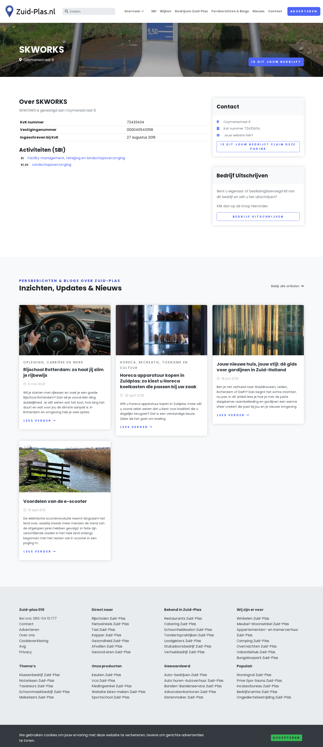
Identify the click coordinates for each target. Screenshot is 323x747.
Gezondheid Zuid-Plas (110, 640)
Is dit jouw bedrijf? (276, 62)
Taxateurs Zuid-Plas (36, 686)
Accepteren (286, 738)
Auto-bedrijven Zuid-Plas (185, 674)
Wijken (165, 11)
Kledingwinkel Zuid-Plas (112, 686)
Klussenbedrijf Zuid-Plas (39, 674)
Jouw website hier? (238, 135)
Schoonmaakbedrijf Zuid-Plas (44, 691)
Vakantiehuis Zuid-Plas (256, 652)
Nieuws (258, 11)
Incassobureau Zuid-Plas (258, 686)
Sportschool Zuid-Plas (110, 697)
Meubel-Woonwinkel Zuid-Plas (263, 623)
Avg (22, 646)
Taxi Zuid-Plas (103, 629)
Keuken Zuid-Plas (106, 674)
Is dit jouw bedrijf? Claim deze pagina (258, 147)
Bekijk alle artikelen (285, 286)
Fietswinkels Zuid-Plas (110, 623)
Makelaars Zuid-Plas (36, 697)
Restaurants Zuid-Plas (183, 618)
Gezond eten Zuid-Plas (111, 652)
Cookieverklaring (33, 640)
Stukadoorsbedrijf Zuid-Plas (187, 646)
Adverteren (304, 11)
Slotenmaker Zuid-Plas (183, 697)
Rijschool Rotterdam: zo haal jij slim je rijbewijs (63, 372)
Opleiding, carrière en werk (53, 362)
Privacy (25, 652)
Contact (275, 11)
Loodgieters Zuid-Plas (182, 640)
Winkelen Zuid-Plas (253, 618)
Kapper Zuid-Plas (106, 635)
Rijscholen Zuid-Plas (108, 618)
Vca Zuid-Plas (103, 680)
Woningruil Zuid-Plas (254, 674)
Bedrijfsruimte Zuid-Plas (257, 691)
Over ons (27, 635)
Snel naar (132, 11)
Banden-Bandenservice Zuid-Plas (193, 686)
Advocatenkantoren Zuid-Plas (190, 691)
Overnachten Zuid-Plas (257, 646)
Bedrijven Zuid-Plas (191, 11)
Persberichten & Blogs (230, 11)
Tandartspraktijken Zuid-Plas (189, 635)
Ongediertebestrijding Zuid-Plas (264, 697)
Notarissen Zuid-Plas (36, 680)
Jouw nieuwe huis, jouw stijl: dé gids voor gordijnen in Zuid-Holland (257, 367)
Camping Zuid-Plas (253, 640)
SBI (153, 11)
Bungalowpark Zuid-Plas (257, 657)
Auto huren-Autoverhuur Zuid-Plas (193, 680)
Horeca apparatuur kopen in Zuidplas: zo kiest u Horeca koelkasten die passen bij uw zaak (158, 381)
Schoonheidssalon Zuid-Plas (188, 629)
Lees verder (37, 420)
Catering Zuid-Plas (180, 623)
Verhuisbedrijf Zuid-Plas (184, 652)
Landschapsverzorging (51, 164)
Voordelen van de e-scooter (55, 501)
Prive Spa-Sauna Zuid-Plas (259, 680)
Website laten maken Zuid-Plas (118, 691)
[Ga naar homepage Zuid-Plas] (29, 11)
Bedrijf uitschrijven (258, 216)
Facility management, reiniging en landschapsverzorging (76, 158)
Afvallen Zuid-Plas (107, 646)
